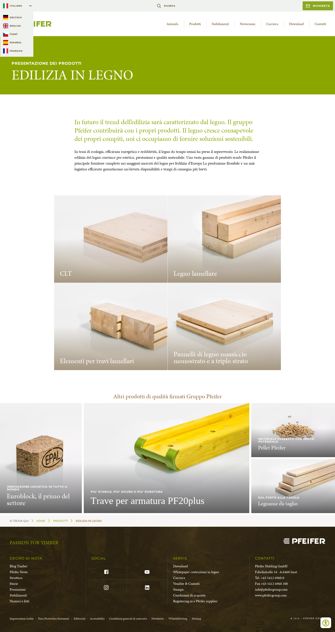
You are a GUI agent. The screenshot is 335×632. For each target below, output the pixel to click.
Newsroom (247, 23)
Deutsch (16, 17)
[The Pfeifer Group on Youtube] (147, 572)
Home (40, 521)
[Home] (304, 541)
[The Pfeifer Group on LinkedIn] (147, 587)
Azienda (172, 23)
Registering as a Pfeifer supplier (195, 601)
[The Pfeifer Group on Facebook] (106, 572)
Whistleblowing (177, 619)
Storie (14, 583)
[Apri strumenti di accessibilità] (325, 622)
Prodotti (195, 23)
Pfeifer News (19, 571)
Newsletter (157, 619)
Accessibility (97, 619)
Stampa (178, 589)
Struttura (16, 577)
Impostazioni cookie (22, 619)
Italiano (16, 5)
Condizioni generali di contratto (128, 619)
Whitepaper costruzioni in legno (196, 571)
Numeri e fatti (19, 601)
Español (16, 42)
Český (14, 34)
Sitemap (196, 619)
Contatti (320, 23)
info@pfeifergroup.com (271, 589)
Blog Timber (19, 566)
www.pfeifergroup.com (271, 595)
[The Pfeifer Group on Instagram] (106, 587)
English (15, 25)
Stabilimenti (220, 23)
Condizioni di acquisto (189, 595)
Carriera (272, 23)
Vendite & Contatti (186, 583)
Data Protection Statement (53, 619)
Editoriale (79, 619)
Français (16, 51)
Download (296, 23)
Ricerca (169, 5)
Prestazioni (18, 589)
